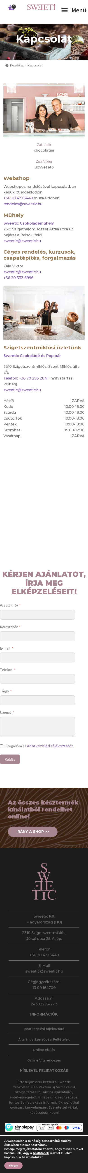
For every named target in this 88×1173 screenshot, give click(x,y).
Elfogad (13, 1165)
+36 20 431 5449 (18, 198)
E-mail (5, 648)
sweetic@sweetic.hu (22, 241)
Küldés (10, 759)
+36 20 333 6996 (18, 278)
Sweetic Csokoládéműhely (28, 223)
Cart (10, 5)
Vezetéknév (9, 605)
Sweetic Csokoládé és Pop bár (32, 356)
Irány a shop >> (32, 832)
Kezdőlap (17, 65)
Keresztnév (9, 627)
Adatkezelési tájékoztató (44, 1029)
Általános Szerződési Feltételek (44, 1039)
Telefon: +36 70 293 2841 (25, 378)
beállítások (41, 1153)
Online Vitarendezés (44, 1060)
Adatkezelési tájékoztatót (50, 746)
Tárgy (4, 691)
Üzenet (5, 712)
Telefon (6, 669)
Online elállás (44, 1050)
